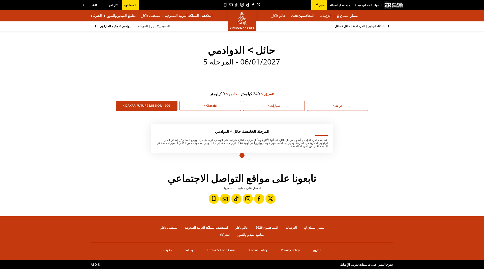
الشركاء (96, 15)
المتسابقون (130, 5)
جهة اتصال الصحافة (340, 5)
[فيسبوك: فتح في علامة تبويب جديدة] (253, 5)
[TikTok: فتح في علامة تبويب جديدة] (236, 5)
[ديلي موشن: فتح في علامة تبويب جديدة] (247, 5)
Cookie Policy (258, 250)
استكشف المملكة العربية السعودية (189, 15)
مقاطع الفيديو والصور (121, 15)
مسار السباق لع (314, 227)
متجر (321, 5)
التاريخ (317, 250)
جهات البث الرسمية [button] (368, 5)
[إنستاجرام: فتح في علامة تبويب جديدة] (242, 5)
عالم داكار (241, 227)
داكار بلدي (114, 5)
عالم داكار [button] (278, 15)
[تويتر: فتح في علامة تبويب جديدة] (258, 5)
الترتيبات (325, 15)
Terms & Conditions (221, 250)
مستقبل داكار (151, 15)
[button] (93, 5)
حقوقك (167, 250)
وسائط (189, 250)
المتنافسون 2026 (302, 15)
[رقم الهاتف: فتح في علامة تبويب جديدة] (225, 5)
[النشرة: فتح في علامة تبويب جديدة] (231, 5)
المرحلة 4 (359, 26)
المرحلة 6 (135, 26)
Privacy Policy (290, 250)
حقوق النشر (385, 264)
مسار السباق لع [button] (347, 15)
